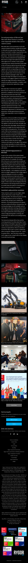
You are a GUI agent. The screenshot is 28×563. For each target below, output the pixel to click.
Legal (14, 443)
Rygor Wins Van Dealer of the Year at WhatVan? (12, 343)
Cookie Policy (14, 442)
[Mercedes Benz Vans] (4, 2)
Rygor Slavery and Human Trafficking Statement (14, 451)
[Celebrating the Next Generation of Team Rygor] (14, 357)
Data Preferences (14, 459)
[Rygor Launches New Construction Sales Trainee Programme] (14, 299)
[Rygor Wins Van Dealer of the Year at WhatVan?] (14, 329)
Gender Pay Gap (14, 455)
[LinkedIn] (17, 434)
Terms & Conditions (14, 440)
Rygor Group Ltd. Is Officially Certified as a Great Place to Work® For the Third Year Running (13, 399)
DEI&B (14, 461)
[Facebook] (11, 434)
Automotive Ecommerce (16, 560)
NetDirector (9, 560)
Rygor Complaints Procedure (14, 453)
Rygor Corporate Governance (14, 449)
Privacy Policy (14, 445)
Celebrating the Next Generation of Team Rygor (13, 371)
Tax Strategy (14, 457)
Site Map (14, 447)
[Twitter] (14, 434)
